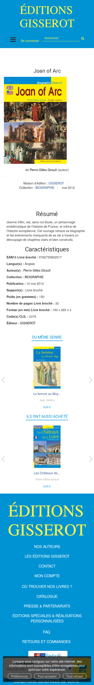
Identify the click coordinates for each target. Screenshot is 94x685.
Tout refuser (74, 676)
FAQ (46, 632)
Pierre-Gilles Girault (43, 170)
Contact (47, 566)
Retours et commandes (46, 641)
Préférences (19, 676)
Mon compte (47, 575)
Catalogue (47, 596)
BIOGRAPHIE (44, 187)
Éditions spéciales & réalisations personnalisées (47, 618)
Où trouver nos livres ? (47, 586)
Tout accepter (47, 676)
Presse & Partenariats (47, 606)
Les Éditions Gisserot (47, 556)
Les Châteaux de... (47, 473)
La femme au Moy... (47, 393)
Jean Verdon (47, 400)
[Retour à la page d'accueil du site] (47, 15)
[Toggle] (13, 39)
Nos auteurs (47, 546)
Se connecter (30, 40)
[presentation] (3, 379)
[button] (35, 120)
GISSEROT (56, 183)
